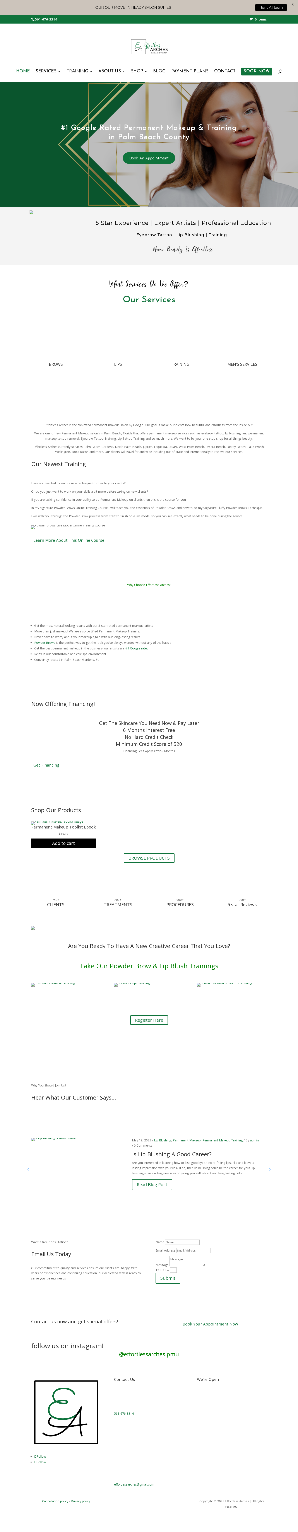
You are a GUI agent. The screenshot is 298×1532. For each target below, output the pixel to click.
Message (162, 1265)
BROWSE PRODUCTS (149, 858)
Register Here (149, 1020)
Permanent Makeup (187, 1140)
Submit (167, 1278)
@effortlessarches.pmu (149, 1354)
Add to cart (63, 843)
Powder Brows (44, 642)
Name (160, 1242)
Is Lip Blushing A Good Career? (172, 1154)
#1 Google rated (137, 648)
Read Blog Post (152, 1184)
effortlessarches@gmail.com (134, 1484)
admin (254, 1140)
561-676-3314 (124, 1413)
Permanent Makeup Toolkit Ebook (63, 827)
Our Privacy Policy (133, 1512)
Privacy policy (80, 1501)
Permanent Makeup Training (222, 1140)
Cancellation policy (55, 1501)
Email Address (165, 1250)
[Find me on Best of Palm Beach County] (33, 928)
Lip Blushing (162, 1140)
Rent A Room (271, 7)
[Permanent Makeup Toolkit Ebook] (57, 821)
